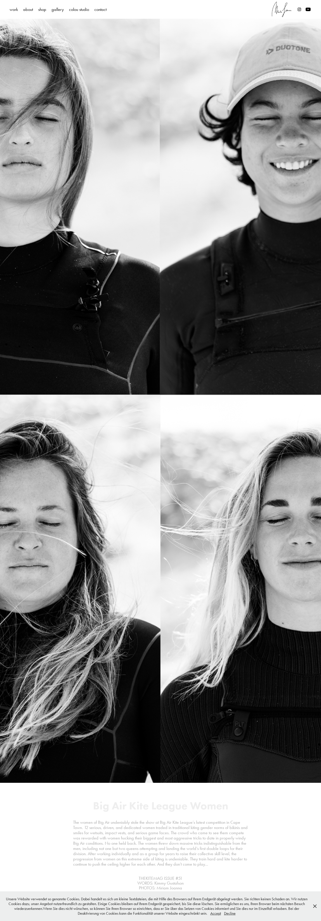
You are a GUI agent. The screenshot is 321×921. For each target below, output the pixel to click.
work (14, 9)
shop (42, 9)
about (28, 9)
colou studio (79, 9)
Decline (230, 913)
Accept (215, 913)
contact (100, 9)
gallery (58, 9)
